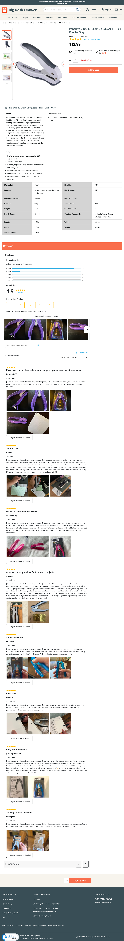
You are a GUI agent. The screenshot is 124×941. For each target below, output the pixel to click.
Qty (70, 60)
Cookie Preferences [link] (49, 911)
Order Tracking (7, 899)
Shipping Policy (8, 908)
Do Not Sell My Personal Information (33, 938)
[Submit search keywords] (77, 9)
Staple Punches (64, 23)
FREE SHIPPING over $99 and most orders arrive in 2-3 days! (62, 2)
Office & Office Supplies (29, 23)
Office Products (14, 23)
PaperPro (73, 37)
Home (4, 23)
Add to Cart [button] (93, 70)
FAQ (3, 917)
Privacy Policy (35, 936)
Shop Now (62, 3)
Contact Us (37, 899)
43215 (103, 53)
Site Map (50, 938)
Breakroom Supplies (56, 925)
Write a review (95, 39)
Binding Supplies (39, 925)
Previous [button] (7, 28)
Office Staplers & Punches (48, 23)
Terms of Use (24, 936)
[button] (6, 35)
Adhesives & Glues (23, 925)
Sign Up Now (80, 880)
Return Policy (7, 904)
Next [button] (7, 83)
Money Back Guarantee (11, 913)
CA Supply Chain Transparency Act (46, 904)
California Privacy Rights (42, 916)
